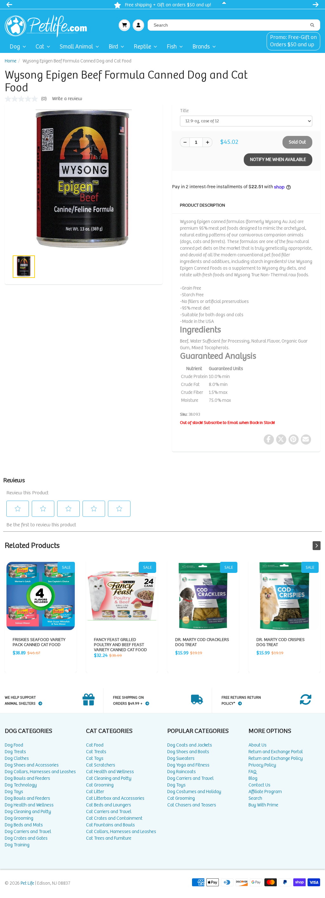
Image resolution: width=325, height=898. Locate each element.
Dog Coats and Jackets (189, 745)
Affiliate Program (265, 791)
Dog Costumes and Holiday (194, 791)
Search (255, 798)
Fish (172, 46)
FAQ (252, 771)
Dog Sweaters (181, 758)
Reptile (142, 46)
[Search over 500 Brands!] (312, 25)
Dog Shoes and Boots (188, 751)
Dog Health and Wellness (29, 805)
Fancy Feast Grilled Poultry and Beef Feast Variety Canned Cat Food (122, 596)
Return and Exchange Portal (276, 751)
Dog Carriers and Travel (28, 831)
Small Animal (76, 46)
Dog (15, 46)
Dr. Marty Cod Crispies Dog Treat (284, 596)
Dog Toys (14, 791)
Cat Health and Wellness (110, 771)
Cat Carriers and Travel (108, 811)
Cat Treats (96, 751)
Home (11, 61)
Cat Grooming (100, 785)
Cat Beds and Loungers (108, 805)
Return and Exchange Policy (276, 758)
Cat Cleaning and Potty (108, 778)
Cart (124, 25)
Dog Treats (15, 751)
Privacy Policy (262, 765)
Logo (48, 25)
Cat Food (94, 745)
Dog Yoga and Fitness (188, 765)
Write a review (67, 98)
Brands (201, 46)
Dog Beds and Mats (24, 825)
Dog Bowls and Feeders (27, 778)
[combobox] (234, 25)
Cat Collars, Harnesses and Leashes (121, 831)
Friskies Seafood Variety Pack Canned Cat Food (40, 596)
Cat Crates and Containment (114, 818)
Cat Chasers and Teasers (191, 805)
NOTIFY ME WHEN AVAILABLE (278, 159)
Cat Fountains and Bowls (110, 825)
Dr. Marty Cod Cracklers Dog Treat (203, 596)
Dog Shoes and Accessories (32, 765)
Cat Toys (94, 758)
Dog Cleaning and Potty (28, 811)
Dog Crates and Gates (26, 838)
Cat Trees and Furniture (108, 838)
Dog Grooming (19, 818)
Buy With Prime (263, 805)
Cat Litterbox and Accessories (115, 798)
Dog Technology (21, 785)
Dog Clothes (17, 758)
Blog (253, 778)
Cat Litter (95, 791)
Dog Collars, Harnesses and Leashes (40, 771)
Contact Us (259, 785)
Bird (113, 46)
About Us (258, 745)
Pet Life (27, 883)
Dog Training (17, 845)
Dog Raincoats (181, 771)
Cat (40, 46)
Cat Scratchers (100, 765)
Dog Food (14, 745)
